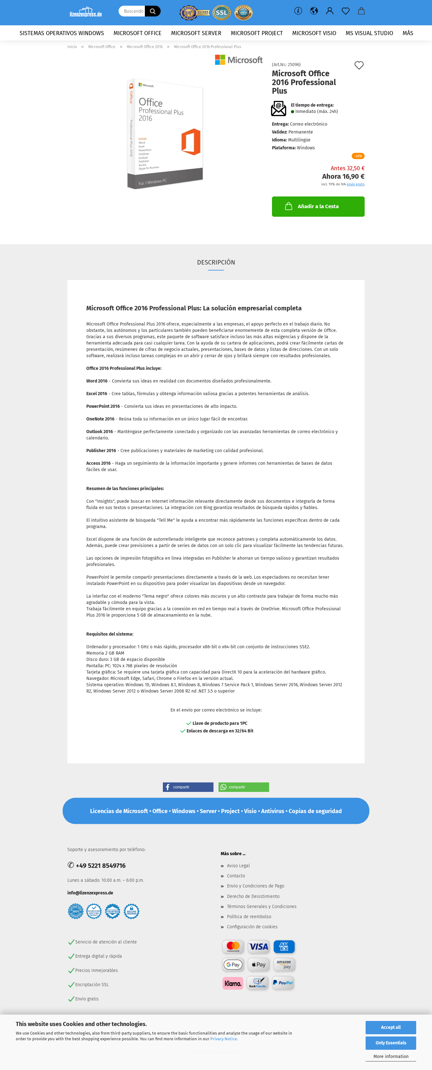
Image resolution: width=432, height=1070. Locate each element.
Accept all (391, 1027)
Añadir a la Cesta (318, 206)
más (408, 33)
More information (391, 1056)
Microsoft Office (138, 33)
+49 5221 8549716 (101, 865)
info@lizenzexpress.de (90, 893)
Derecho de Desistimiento (253, 896)
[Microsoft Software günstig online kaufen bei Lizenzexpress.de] (88, 12)
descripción (216, 262)
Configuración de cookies (252, 927)
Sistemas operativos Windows (62, 33)
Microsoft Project (257, 33)
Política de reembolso (249, 916)
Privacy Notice (223, 1038)
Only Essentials (391, 1043)
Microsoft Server (196, 33)
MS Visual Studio (369, 33)
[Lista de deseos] (346, 11)
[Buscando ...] (153, 11)
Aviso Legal (238, 865)
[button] (314, 11)
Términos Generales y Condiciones (262, 906)
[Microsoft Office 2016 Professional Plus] (165, 133)
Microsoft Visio (314, 33)
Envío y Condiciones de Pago (255, 886)
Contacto (236, 876)
